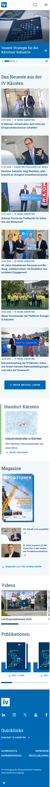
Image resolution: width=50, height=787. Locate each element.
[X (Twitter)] (25, 714)
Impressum (42, 751)
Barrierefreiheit (11, 756)
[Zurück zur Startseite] (4, 4)
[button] (2, 61)
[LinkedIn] (3, 714)
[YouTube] (36, 714)
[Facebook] (46, 714)
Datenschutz (9, 751)
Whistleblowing (39, 756)
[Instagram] (14, 714)
